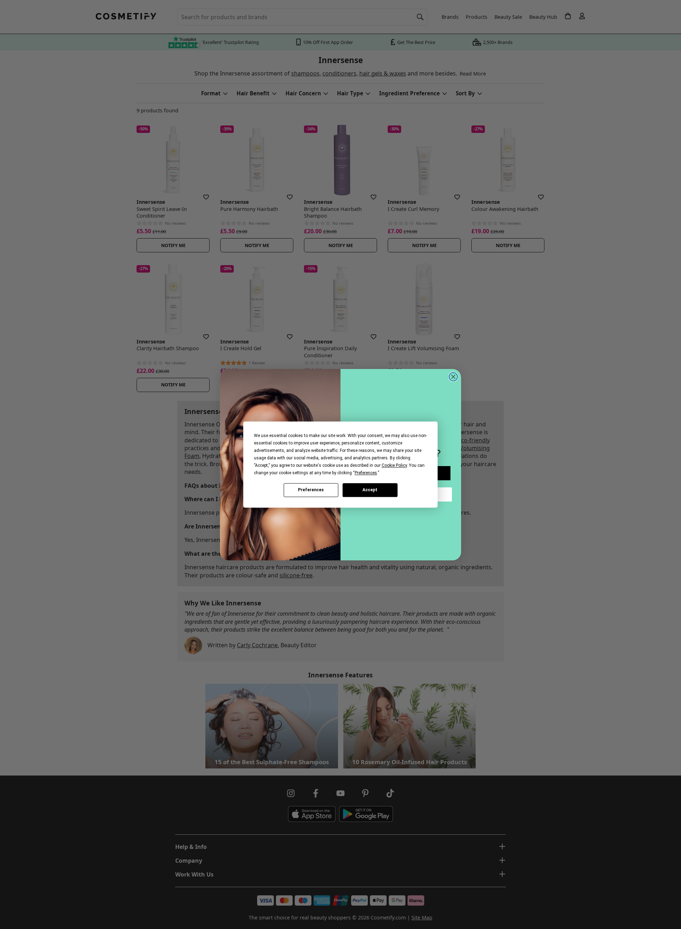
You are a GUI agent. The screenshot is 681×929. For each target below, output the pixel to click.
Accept (369, 489)
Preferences (311, 489)
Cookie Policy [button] (394, 465)
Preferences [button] (366, 472)
